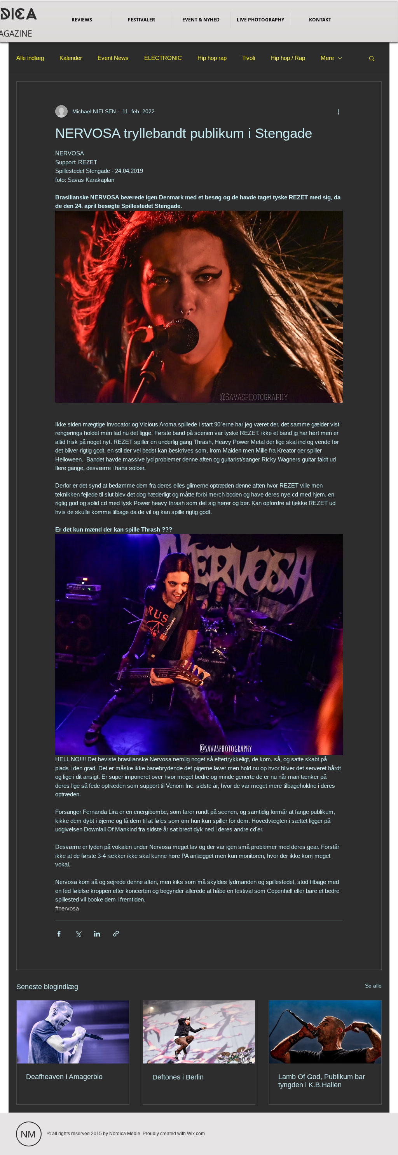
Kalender (70, 58)
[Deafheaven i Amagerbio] (73, 1031)
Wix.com (196, 1133)
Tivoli (248, 58)
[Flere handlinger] (338, 111)
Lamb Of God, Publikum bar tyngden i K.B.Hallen (321, 1081)
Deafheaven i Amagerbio (64, 1077)
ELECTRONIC (163, 58)
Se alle (373, 985)
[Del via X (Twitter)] (78, 933)
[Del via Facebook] (59, 933)
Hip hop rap (212, 58)
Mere (327, 58)
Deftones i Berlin (178, 1077)
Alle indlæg (30, 58)
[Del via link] (116, 933)
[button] (371, 58)
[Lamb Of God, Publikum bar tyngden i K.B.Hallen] (325, 1031)
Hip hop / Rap (288, 58)
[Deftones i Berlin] (199, 1031)
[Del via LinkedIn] (97, 933)
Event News (113, 58)
